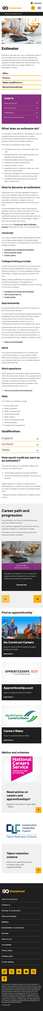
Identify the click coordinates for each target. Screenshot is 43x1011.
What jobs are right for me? (13, 14)
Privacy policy (7, 950)
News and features (9, 916)
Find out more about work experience (18, 390)
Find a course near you (12, 294)
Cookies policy (7, 956)
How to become (21, 108)
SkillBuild (5, 922)
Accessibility (6, 945)
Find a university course (13, 253)
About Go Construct (10, 899)
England (20, 438)
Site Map (5, 933)
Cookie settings (8, 962)
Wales (20, 450)
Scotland (20, 444)
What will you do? (21, 103)
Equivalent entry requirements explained (19, 250)
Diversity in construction (11, 911)
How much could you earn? (21, 117)
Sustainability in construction (13, 928)
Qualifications (21, 113)
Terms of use (7, 939)
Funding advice (10, 255)
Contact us (6, 905)
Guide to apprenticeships (13, 342)
